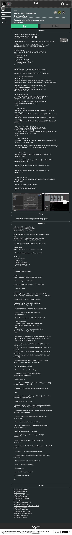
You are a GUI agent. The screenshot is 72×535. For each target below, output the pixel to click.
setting (57, 532)
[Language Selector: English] (9, 4)
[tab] (24, 26)
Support (4, 18)
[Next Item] (65, 202)
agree (64, 532)
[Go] (3, 8)
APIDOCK (4, 10)
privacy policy (36, 533)
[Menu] (4, 4)
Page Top (4, 22)
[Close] (70, 532)
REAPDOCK (5, 14)
